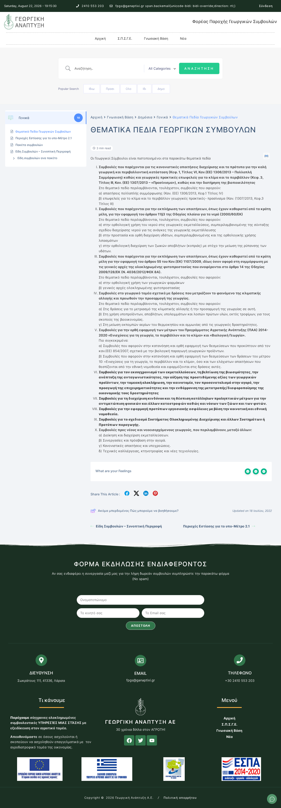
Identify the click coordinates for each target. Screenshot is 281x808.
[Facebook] (129, 740)
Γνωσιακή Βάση (156, 38)
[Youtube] (152, 740)
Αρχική (100, 38)
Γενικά (162, 117)
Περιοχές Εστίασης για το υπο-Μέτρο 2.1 (216, 526)
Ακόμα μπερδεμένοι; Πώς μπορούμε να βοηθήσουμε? (138, 511)
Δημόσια (145, 117)
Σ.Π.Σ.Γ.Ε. (125, 38)
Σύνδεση (266, 6)
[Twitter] (140, 740)
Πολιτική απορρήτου (180, 797)
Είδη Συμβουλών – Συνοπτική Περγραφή (129, 526)
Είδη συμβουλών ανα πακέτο (37, 158)
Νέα (183, 38)
